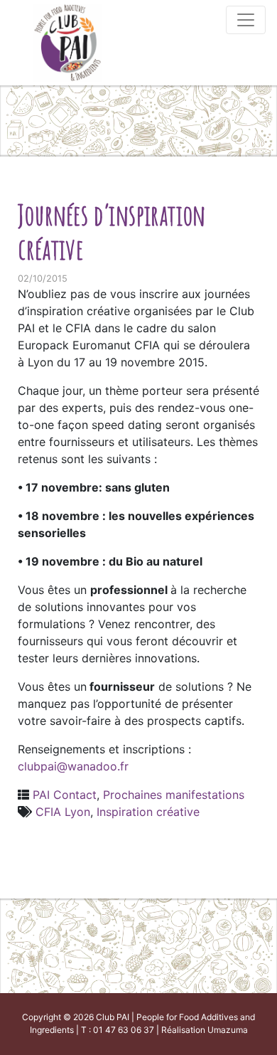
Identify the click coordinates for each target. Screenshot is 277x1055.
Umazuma (227, 1029)
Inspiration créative (148, 812)
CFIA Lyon (63, 812)
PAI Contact (65, 795)
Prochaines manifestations (173, 795)
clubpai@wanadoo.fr (73, 766)
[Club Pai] (67, 41)
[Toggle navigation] (246, 20)
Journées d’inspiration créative (112, 231)
